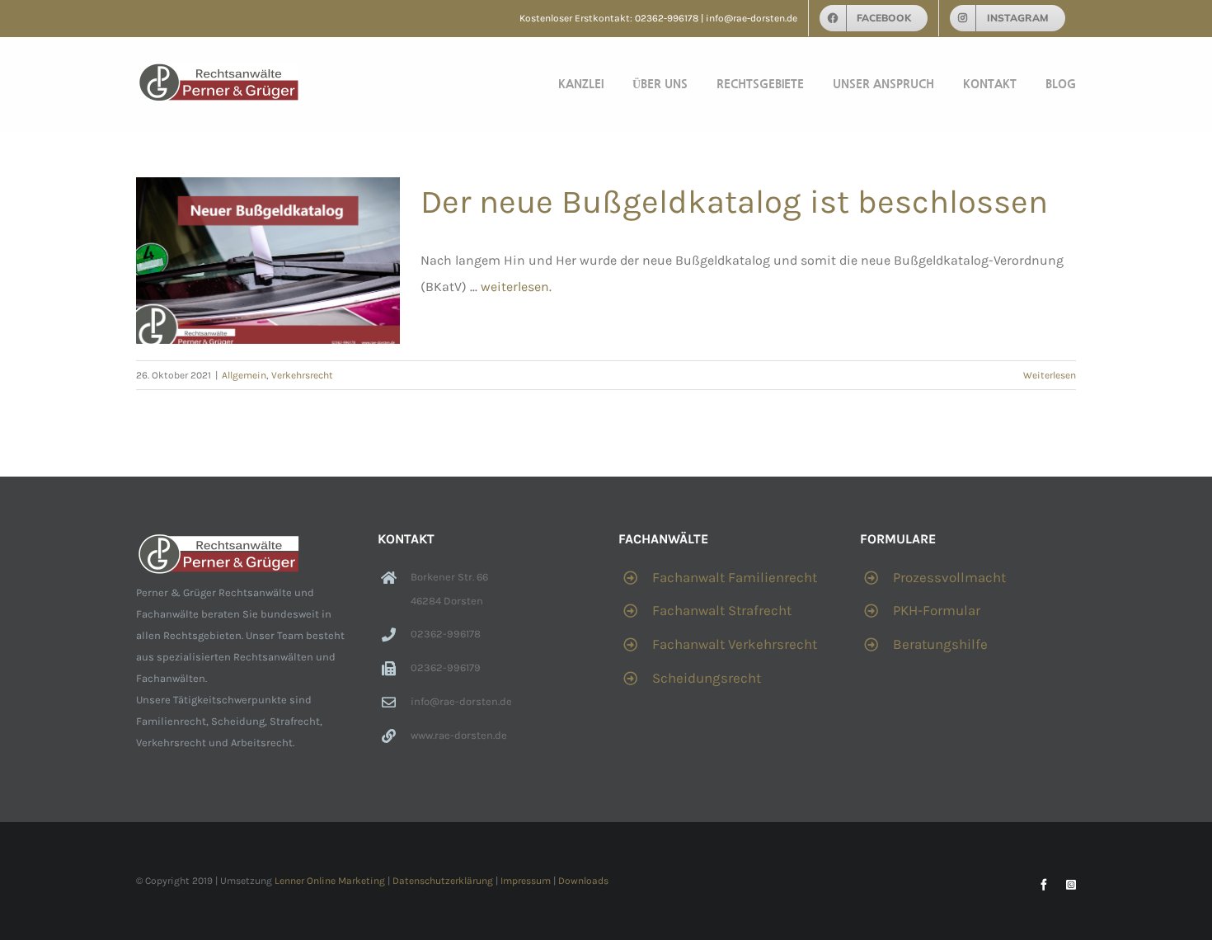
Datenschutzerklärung (442, 880)
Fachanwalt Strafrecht (722, 610)
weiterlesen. (516, 286)
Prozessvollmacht (949, 577)
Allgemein (244, 375)
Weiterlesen (1049, 375)
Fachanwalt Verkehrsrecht (734, 644)
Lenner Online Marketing (330, 880)
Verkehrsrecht (302, 375)
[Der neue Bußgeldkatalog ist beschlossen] (268, 260)
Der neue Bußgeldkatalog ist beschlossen (734, 201)
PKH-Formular (936, 610)
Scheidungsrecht (706, 678)
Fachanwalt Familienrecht (734, 577)
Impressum (525, 880)
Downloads (583, 880)
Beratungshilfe (940, 644)
